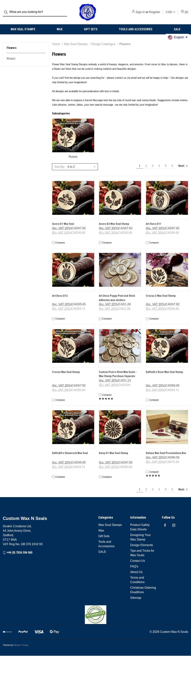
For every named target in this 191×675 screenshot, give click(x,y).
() (186, 12)
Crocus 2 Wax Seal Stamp (161, 295)
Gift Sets (90, 29)
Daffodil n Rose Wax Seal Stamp (164, 372)
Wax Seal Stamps (23, 29)
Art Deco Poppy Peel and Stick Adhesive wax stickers (117, 298)
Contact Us (137, 560)
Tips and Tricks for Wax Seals (142, 553)
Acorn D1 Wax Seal (63, 223)
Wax (59, 29)
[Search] (7, 12)
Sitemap (135, 597)
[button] (95, 614)
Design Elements (141, 545)
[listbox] (82, 166)
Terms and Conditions (137, 580)
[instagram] (173, 525)
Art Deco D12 (60, 295)
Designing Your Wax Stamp (140, 537)
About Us (136, 572)
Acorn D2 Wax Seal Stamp (114, 223)
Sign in (140, 12)
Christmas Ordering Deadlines (143, 590)
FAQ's (134, 566)
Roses (11, 58)
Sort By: (59, 166)
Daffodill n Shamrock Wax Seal (70, 453)
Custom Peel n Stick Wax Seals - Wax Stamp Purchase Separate (118, 374)
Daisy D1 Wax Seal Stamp (113, 453)
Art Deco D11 (154, 223)
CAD (169, 12)
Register (154, 12)
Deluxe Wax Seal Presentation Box (166, 453)
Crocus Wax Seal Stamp (66, 372)
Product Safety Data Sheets (140, 527)
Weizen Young (20, 645)
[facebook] (165, 525)
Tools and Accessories (135, 29)
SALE (177, 29)
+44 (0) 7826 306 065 (19, 552)
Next (181, 166)
